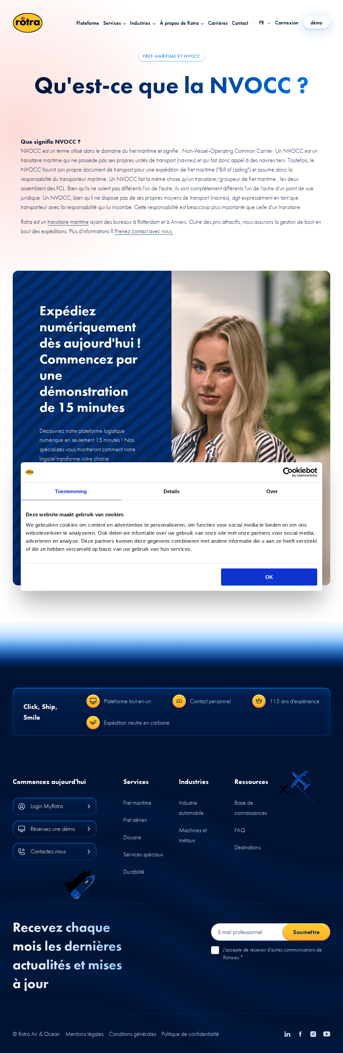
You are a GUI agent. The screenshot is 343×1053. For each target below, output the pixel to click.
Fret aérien (135, 820)
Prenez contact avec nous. (144, 231)
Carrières (218, 23)
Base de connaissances (250, 808)
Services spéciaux (143, 854)
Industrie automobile (191, 808)
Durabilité (133, 871)
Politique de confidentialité (190, 1034)
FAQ (239, 830)
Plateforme (87, 23)
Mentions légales (84, 1034)
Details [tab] (171, 491)
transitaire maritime (68, 221)
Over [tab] (272, 491)
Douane (132, 837)
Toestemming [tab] (71, 491)
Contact (240, 23)
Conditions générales (132, 1034)
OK (269, 577)
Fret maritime (137, 802)
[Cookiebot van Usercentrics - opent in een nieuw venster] (288, 472)
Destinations (247, 847)
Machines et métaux (193, 835)
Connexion (286, 22)
